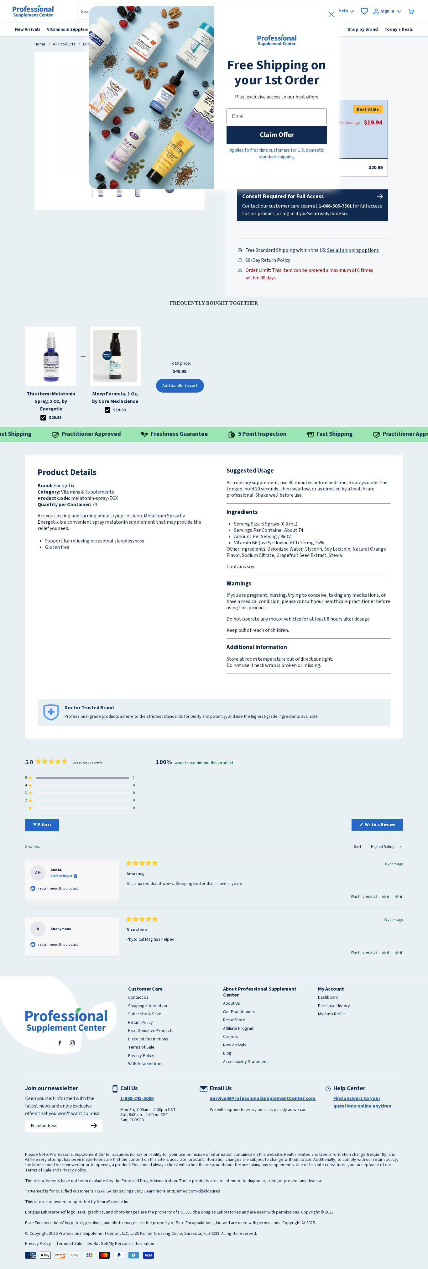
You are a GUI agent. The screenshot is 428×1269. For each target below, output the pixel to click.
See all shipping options (353, 250)
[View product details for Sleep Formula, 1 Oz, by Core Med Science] (115, 356)
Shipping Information (147, 1006)
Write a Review (383, 826)
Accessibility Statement (245, 1062)
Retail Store (234, 1020)
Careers (230, 1037)
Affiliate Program (238, 1029)
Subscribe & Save (144, 1014)
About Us (231, 1004)
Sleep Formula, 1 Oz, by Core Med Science (115, 397)
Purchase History (334, 1006)
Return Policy (140, 1023)
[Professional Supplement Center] (33, 11)
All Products (64, 44)
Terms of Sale (141, 1047)
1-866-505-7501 (335, 206)
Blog (227, 1053)
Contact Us (138, 998)
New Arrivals (234, 1045)
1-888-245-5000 (137, 1098)
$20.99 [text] (55, 418)
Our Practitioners (239, 1012)
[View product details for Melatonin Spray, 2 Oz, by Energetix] (51, 356)
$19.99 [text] (119, 410)
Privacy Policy (141, 1056)
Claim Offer (277, 134)
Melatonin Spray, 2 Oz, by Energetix (51, 401)
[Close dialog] (331, 14)
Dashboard (328, 998)
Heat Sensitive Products (151, 1031)
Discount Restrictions (148, 1039)
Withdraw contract (145, 1064)
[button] (80, 778)
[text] (214, 302)
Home (39, 44)
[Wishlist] (364, 11)
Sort (358, 846)
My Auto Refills (332, 1014)
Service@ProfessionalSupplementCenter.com (263, 1098)
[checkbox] (43, 417)
